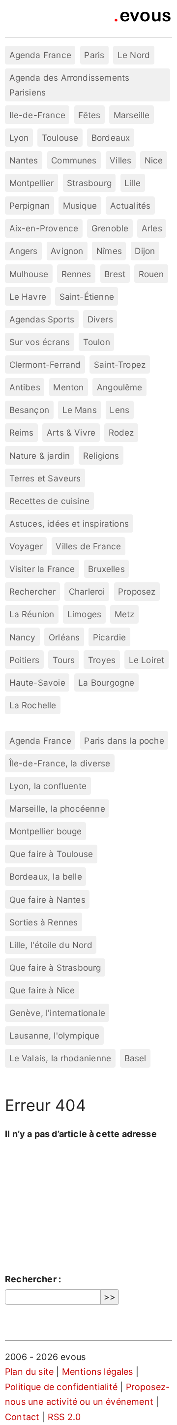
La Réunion (32, 614)
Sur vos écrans (39, 342)
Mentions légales (97, 1371)
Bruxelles (106, 569)
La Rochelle (33, 705)
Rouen (151, 274)
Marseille (132, 115)
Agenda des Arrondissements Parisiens (69, 84)
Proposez (136, 591)
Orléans (64, 637)
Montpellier (31, 183)
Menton (68, 387)
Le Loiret (147, 660)
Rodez (121, 432)
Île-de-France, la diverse (60, 763)
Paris (94, 55)
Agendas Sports (42, 319)
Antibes (24, 387)
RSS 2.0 (64, 1417)
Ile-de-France (37, 115)
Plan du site (29, 1371)
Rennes (76, 274)
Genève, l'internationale (57, 1013)
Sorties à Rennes (43, 922)
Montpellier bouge (45, 831)
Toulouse (60, 137)
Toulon (96, 342)
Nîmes (109, 251)
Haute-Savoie (37, 682)
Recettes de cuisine (49, 501)
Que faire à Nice (42, 990)
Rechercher (32, 591)
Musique (80, 205)
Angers (23, 251)
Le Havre (27, 296)
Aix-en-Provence (44, 228)
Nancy (22, 637)
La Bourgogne (106, 682)
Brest (114, 274)
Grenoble (109, 228)
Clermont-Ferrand (45, 364)
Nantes (23, 160)
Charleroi (87, 591)
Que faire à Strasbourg (55, 967)
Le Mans (79, 410)
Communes (73, 160)
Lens (119, 410)
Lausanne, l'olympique (54, 1035)
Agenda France (40, 55)
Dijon (145, 251)
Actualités (130, 205)
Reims (21, 432)
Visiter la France (42, 569)
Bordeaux (110, 137)
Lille (132, 183)
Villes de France (88, 546)
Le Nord (134, 55)
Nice (154, 160)
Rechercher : (33, 1279)
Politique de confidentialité (61, 1387)
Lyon (19, 137)
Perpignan (29, 205)
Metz (125, 614)
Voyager (26, 546)
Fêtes (89, 115)
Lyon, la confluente (48, 786)
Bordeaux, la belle (45, 876)
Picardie (109, 637)
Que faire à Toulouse (51, 854)
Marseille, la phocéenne (57, 808)
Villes (120, 160)
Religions (101, 455)
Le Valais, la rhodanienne (60, 1058)
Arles (152, 228)
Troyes (102, 660)
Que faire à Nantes (47, 899)
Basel (135, 1058)
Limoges (84, 614)
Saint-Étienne (86, 296)
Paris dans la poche (124, 740)
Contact (22, 1417)
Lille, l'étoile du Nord (50, 945)
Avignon (67, 251)
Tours (64, 660)
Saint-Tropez (120, 364)
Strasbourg (89, 183)
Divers (100, 319)
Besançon (29, 410)
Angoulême (120, 387)
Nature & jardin (39, 455)
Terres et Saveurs (45, 478)
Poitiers (24, 660)
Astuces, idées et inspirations (69, 523)
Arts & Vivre (71, 432)
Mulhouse (28, 274)
